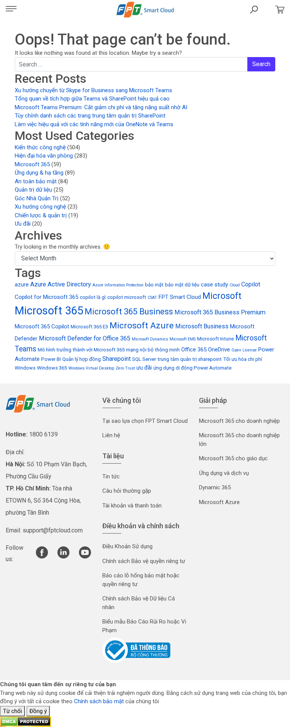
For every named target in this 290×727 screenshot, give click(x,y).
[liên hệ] (277, 10)
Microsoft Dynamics (150, 339)
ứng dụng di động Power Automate (192, 368)
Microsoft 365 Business (129, 311)
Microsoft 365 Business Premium (219, 312)
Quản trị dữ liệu (33, 189)
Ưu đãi (23, 223)
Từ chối (12, 711)
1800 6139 (43, 434)
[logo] (38, 403)
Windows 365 (52, 368)
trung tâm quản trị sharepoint (189, 359)
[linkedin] (63, 556)
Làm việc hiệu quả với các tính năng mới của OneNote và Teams (94, 124)
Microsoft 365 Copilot (42, 326)
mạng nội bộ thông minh (153, 350)
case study (214, 284)
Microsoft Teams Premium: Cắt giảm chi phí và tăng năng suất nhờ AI (101, 107)
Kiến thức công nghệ (40, 147)
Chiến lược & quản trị (41, 215)
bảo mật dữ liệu (182, 285)
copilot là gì (93, 297)
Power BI (51, 359)
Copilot (250, 284)
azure (22, 284)
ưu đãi (144, 367)
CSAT (152, 297)
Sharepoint (116, 358)
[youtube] (85, 556)
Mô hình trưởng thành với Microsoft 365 (81, 350)
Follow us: (14, 553)
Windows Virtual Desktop (91, 368)
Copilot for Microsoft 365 (46, 297)
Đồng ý (38, 711)
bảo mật (154, 285)
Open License (244, 350)
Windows (25, 368)
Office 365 (194, 349)
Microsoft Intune (215, 339)
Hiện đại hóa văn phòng (44, 155)
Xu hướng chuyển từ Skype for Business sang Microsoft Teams (93, 90)
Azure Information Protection (118, 285)
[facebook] (42, 556)
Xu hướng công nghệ (40, 206)
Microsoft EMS (183, 339)
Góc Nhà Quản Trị (37, 198)
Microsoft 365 (32, 164)
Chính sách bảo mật (99, 701)
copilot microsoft (126, 297)
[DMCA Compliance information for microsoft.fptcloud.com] (25, 721)
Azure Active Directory (60, 284)
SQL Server (144, 359)
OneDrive (219, 349)
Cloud (235, 285)
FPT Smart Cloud (180, 297)
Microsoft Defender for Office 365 (84, 338)
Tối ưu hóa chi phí (242, 359)
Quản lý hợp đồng (81, 359)
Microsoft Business (201, 326)
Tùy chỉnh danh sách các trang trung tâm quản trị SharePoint (90, 115)
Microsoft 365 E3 (89, 326)
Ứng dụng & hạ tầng (39, 172)
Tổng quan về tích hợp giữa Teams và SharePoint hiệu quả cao (92, 98)
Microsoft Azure (142, 325)
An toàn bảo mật (36, 181)
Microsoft (221, 296)
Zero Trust (125, 368)
